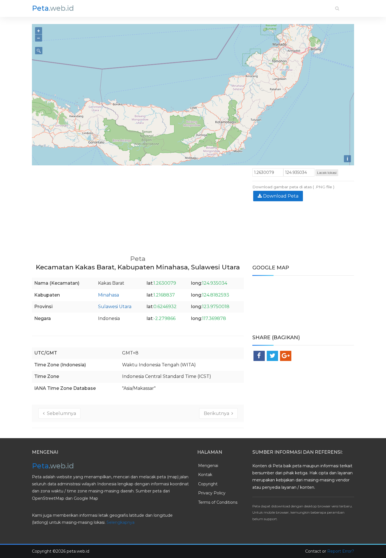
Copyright (208, 483)
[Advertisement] (138, 207)
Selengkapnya (121, 522)
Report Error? (340, 551)
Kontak (205, 474)
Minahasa (108, 295)
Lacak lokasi (327, 172)
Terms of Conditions (217, 502)
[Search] (337, 8)
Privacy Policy (211, 493)
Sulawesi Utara (114, 306)
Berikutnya (217, 413)
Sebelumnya (60, 413)
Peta (53, 8)
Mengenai (208, 465)
